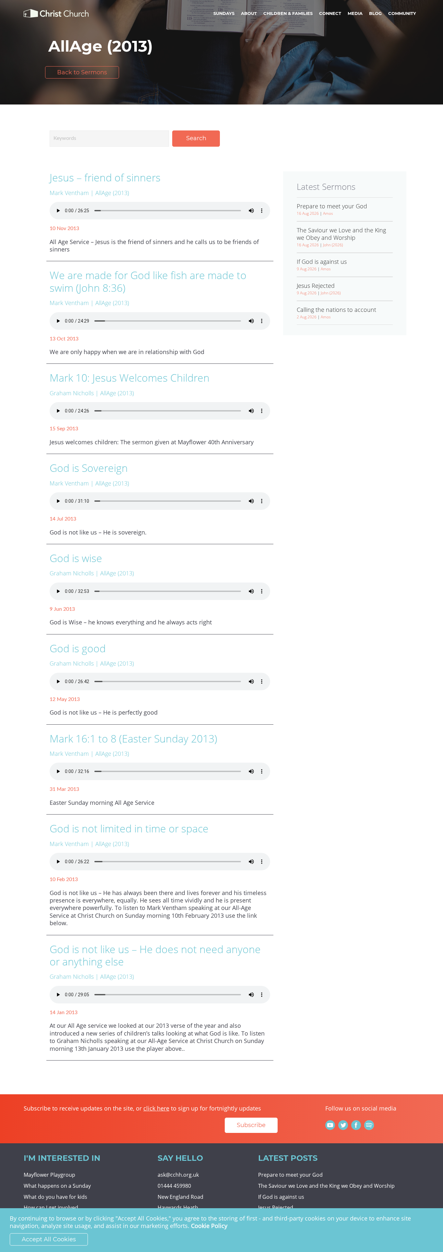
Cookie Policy (209, 1226)
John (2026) (333, 245)
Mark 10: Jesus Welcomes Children (130, 378)
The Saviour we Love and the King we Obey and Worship (326, 1185)
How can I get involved (51, 1207)
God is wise (76, 558)
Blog (375, 13)
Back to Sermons (82, 72)
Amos (328, 213)
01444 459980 (174, 1185)
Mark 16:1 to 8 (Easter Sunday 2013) (133, 738)
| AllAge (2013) (109, 193)
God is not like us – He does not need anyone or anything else (155, 955)
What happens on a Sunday (57, 1185)
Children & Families (288, 13)
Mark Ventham (69, 193)
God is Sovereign (89, 468)
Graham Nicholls (72, 393)
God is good (78, 648)
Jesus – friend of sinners (105, 177)
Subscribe (251, 1125)
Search (196, 138)
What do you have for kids (55, 1196)
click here (156, 1108)
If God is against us (281, 1196)
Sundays (223, 13)
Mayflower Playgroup (49, 1174)
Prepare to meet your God (290, 1174)
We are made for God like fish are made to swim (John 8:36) (148, 281)
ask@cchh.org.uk (178, 1174)
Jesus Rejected (275, 1207)
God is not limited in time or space (129, 828)
